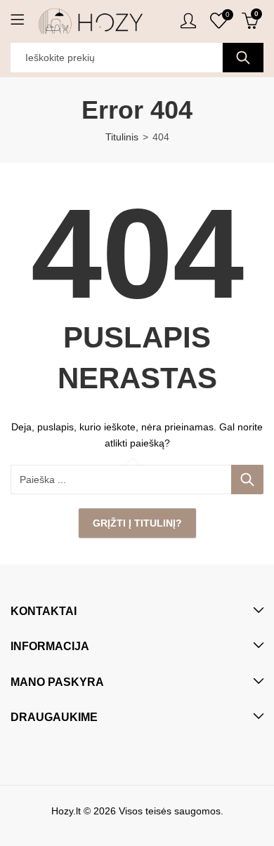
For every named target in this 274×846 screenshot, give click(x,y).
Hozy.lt (66, 811)
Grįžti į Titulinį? (137, 523)
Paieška (243, 57)
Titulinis (121, 137)
